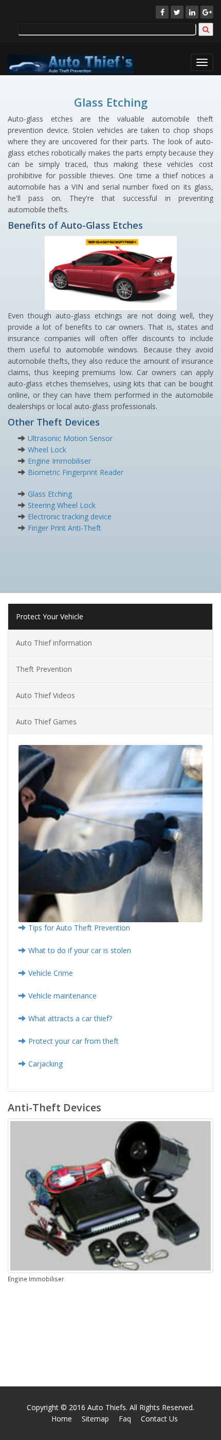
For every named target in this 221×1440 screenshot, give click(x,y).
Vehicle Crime (50, 973)
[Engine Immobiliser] (110, 1196)
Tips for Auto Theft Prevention (79, 928)
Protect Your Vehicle (49, 616)
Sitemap (95, 1419)
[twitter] (177, 12)
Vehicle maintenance (62, 996)
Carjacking (45, 1064)
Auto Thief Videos (45, 695)
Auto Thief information (54, 643)
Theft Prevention (44, 669)
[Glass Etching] (111, 272)
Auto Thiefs (106, 1407)
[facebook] (162, 12)
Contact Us (159, 1419)
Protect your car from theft (73, 1041)
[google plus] (206, 12)
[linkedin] (192, 12)
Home (61, 1419)
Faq (125, 1419)
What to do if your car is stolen (79, 950)
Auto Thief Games (46, 721)
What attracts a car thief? (70, 1018)
